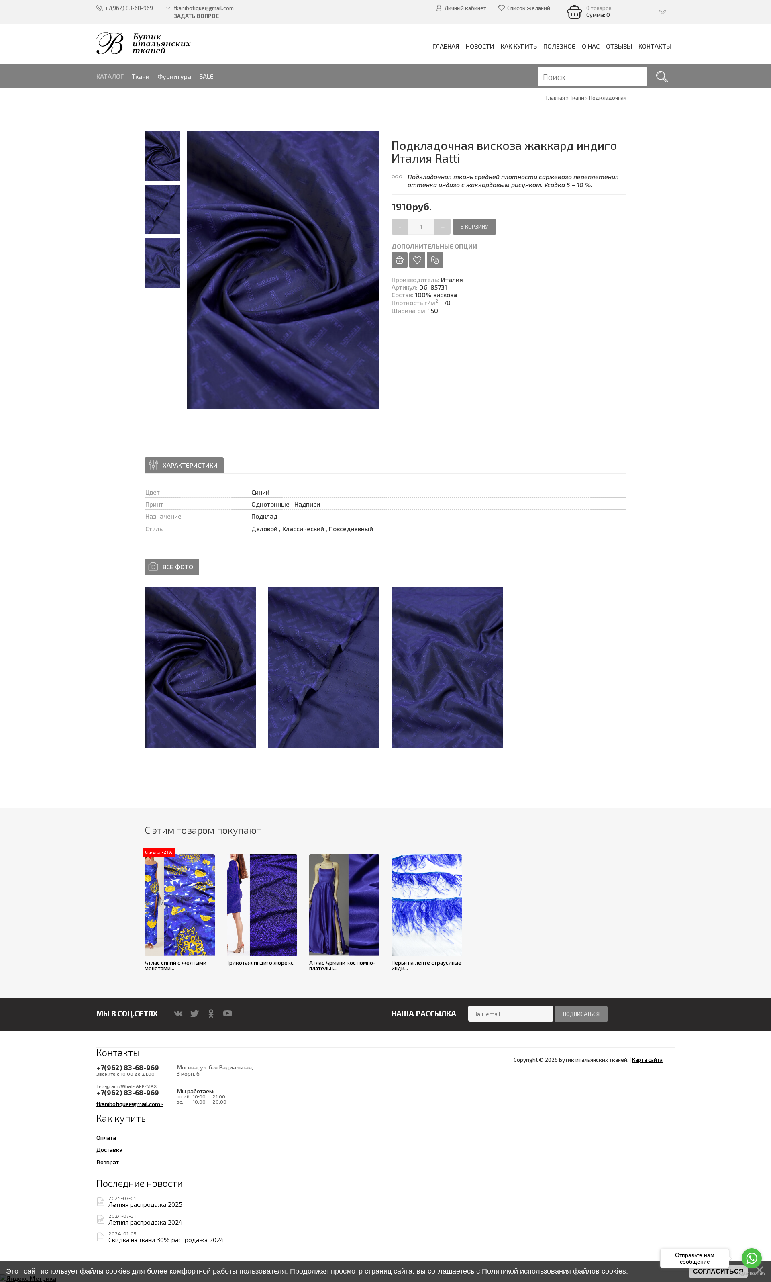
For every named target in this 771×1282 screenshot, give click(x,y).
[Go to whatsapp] (752, 1258)
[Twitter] (194, 1014)
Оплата (106, 1137)
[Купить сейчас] (400, 260)
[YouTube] (227, 1014)
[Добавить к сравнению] (435, 260)
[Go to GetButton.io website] (752, 1273)
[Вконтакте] (178, 1014)
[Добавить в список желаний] (417, 260)
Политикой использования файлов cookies (554, 1271)
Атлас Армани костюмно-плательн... (342, 965)
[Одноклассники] (211, 1014)
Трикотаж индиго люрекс (260, 962)
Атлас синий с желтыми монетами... (175, 965)
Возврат (107, 1162)
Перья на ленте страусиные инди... (426, 965)
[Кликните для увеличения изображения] (200, 667)
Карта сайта (647, 1060)
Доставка (109, 1149)
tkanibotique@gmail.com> (129, 1103)
